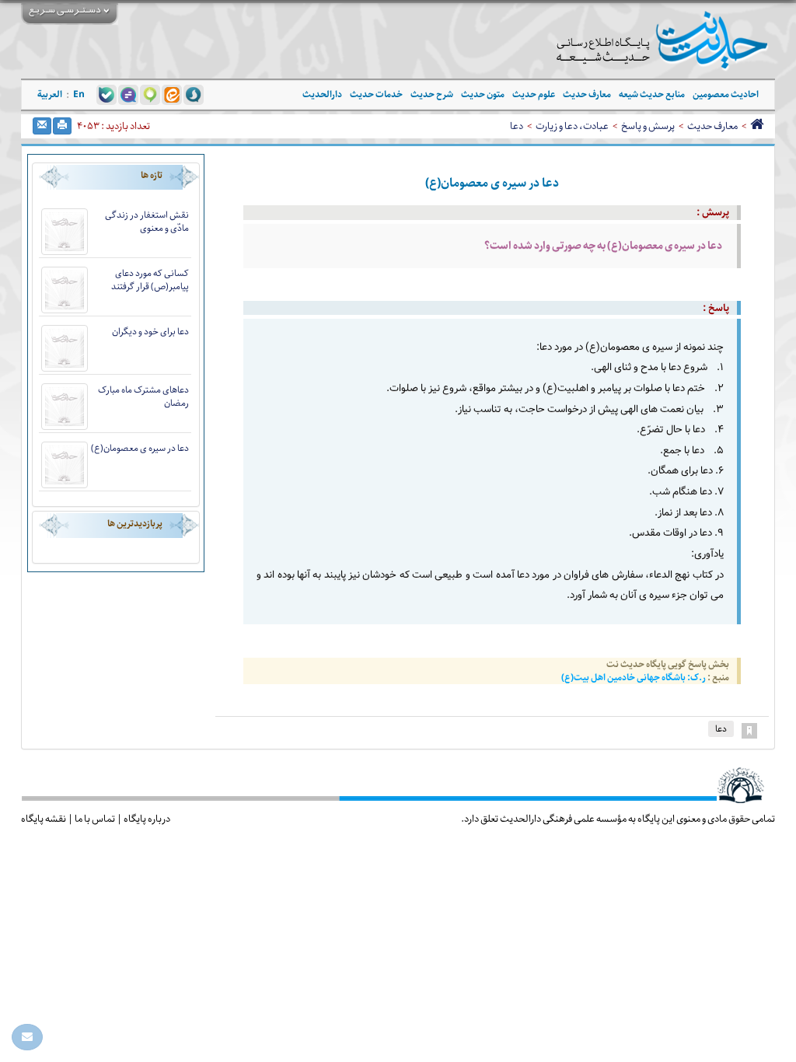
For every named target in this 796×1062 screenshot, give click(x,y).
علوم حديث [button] (533, 94)
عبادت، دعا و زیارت (572, 126)
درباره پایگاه (147, 818)
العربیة (49, 94)
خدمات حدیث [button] (376, 94)
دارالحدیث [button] (322, 94)
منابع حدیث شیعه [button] (652, 94)
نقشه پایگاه (43, 818)
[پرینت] (62, 125)
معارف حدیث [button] (587, 94)
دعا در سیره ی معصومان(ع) (140, 448)
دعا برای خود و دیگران (150, 331)
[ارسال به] (42, 125)
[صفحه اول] (756, 126)
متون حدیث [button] (482, 94)
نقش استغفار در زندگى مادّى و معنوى (147, 222)
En (79, 94)
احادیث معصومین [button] (726, 94)
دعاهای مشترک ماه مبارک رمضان (143, 396)
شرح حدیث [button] (431, 94)
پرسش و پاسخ (648, 126)
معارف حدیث (712, 126)
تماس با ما (95, 818)
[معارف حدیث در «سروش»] (193, 94)
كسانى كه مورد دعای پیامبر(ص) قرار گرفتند (150, 280)
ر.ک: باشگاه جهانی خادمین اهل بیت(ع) (634, 677)
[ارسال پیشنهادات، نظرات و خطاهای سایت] (27, 1037)
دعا (516, 126)
